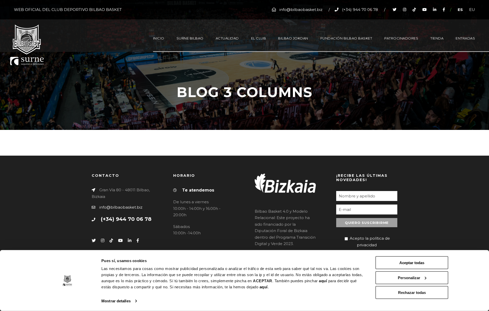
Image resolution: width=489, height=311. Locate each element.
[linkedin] (434, 9)
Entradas (465, 38)
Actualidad (227, 38)
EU (472, 9)
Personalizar (409, 277)
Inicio (158, 38)
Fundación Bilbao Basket (346, 38)
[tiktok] (414, 9)
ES (460, 9)
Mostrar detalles (116, 301)
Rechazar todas (412, 292)
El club (258, 38)
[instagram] (404, 9)
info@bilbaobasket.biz (120, 207)
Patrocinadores (401, 38)
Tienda (436, 38)
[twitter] (395, 9)
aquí (323, 281)
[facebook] (444, 9)
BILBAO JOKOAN (293, 38)
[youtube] (424, 9)
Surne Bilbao (189, 38)
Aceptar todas (411, 263)
